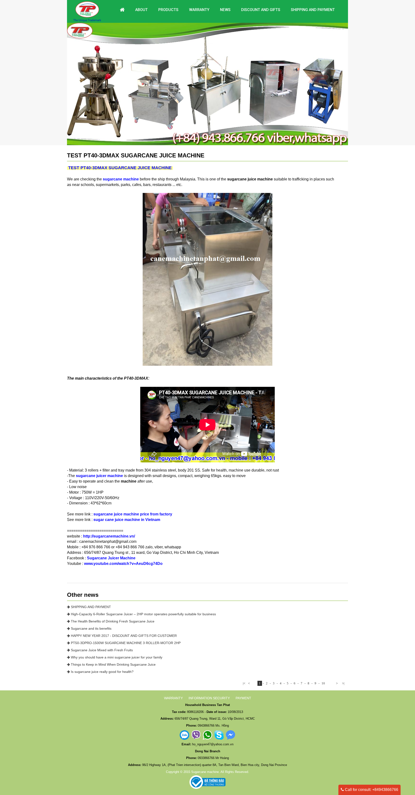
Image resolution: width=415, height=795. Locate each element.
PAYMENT (243, 698)
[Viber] (196, 735)
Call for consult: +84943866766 (371, 790)
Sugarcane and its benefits (90, 628)
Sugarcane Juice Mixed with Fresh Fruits (101, 650)
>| (343, 683)
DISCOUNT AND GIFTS (260, 9)
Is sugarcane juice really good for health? (102, 672)
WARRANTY (173, 698)
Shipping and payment (313, 9)
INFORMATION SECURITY (209, 698)
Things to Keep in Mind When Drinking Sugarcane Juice (113, 664)
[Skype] (219, 735)
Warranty (199, 9)
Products (168, 9)
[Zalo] (184, 735)
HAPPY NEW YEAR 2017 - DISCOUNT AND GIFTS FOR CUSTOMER (123, 636)
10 (323, 683)
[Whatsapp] (207, 735)
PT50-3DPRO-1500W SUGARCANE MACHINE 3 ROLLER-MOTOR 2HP (125, 643)
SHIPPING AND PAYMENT (90, 607)
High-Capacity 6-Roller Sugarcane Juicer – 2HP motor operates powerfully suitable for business (143, 614)
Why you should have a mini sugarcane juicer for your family (116, 657)
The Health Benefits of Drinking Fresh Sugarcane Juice (112, 621)
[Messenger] (230, 735)
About (141, 9)
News (225, 9)
